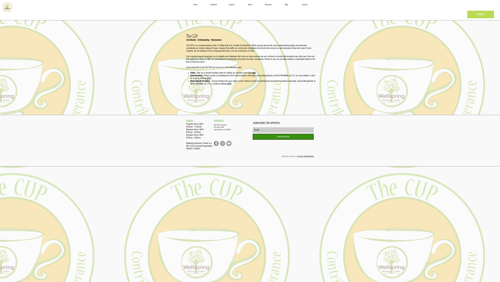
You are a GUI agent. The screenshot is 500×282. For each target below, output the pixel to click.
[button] (232, 4)
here (254, 72)
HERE (209, 78)
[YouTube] (229, 143)
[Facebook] (216, 143)
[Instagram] (222, 143)
